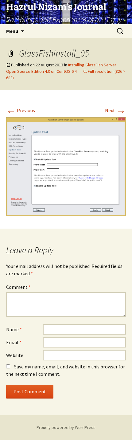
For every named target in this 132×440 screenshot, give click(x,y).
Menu (12, 31)
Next (115, 110)
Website (14, 355)
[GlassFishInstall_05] (66, 166)
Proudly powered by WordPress (66, 427)
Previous (20, 110)
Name (14, 329)
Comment (18, 287)
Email (13, 342)
